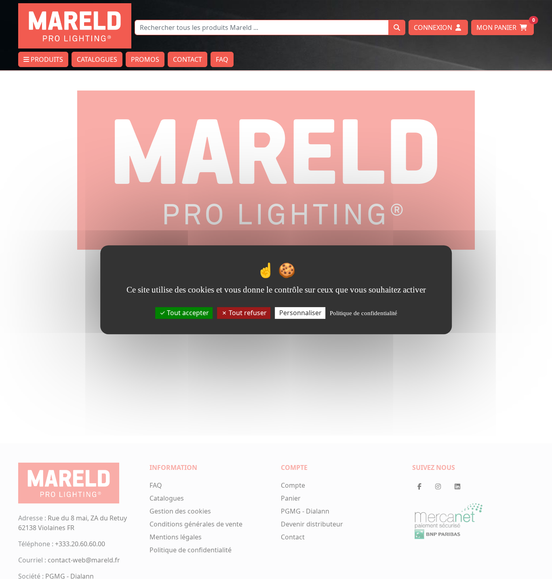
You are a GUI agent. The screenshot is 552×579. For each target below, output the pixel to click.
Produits (46, 59)
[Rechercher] (396, 27)
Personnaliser (300, 312)
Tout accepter (187, 312)
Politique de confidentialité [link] (363, 313)
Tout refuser (247, 312)
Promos (145, 59)
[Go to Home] (74, 25)
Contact (187, 59)
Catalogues (97, 59)
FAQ (222, 59)
